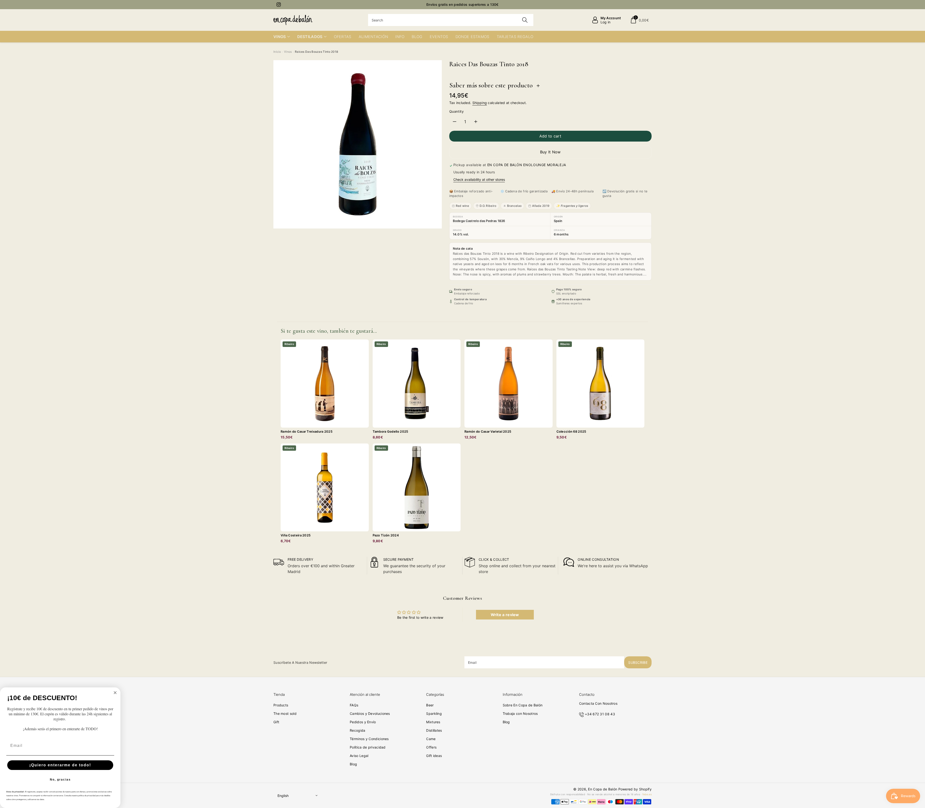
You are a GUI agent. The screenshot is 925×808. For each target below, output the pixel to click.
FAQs (354, 705)
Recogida (357, 730)
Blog (353, 764)
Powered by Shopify (635, 789)
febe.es (647, 794)
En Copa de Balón (602, 789)
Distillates (434, 730)
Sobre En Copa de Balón (523, 705)
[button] (639, 20)
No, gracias (60, 779)
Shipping (479, 103)
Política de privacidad (368, 747)
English (283, 796)
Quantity (456, 111)
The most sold (285, 713)
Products (280, 705)
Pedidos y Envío (363, 722)
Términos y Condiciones (369, 739)
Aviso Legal (359, 756)
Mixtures (433, 722)
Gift (276, 722)
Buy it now (550, 152)
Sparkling (434, 713)
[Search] (524, 20)
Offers (431, 747)
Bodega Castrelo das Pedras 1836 (479, 221)
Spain (558, 221)
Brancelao (514, 206)
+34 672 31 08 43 (600, 714)
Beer (430, 705)
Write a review (505, 614)
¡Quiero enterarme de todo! (60, 765)
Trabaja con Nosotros (520, 713)
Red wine (462, 206)
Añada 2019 (540, 206)
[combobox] (451, 20)
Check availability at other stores (479, 179)
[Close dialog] (115, 693)
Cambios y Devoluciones (370, 713)
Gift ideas (434, 756)
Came (431, 739)
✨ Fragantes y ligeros (572, 206)
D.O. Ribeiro (488, 206)
